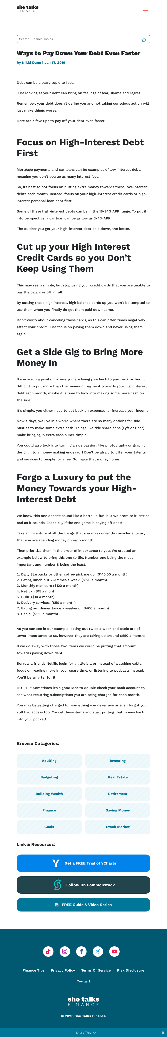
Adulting (49, 761)
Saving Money (118, 810)
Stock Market (118, 827)
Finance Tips (34, 970)
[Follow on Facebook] (81, 951)
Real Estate (118, 777)
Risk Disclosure (130, 970)
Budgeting (49, 777)
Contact (83, 981)
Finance (49, 810)
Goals (49, 827)
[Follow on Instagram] (65, 951)
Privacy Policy (63, 970)
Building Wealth (49, 794)
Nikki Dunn (31, 62)
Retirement (117, 794)
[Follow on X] (98, 951)
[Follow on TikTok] (48, 951)
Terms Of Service (96, 970)
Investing (118, 761)
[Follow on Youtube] (114, 951)
